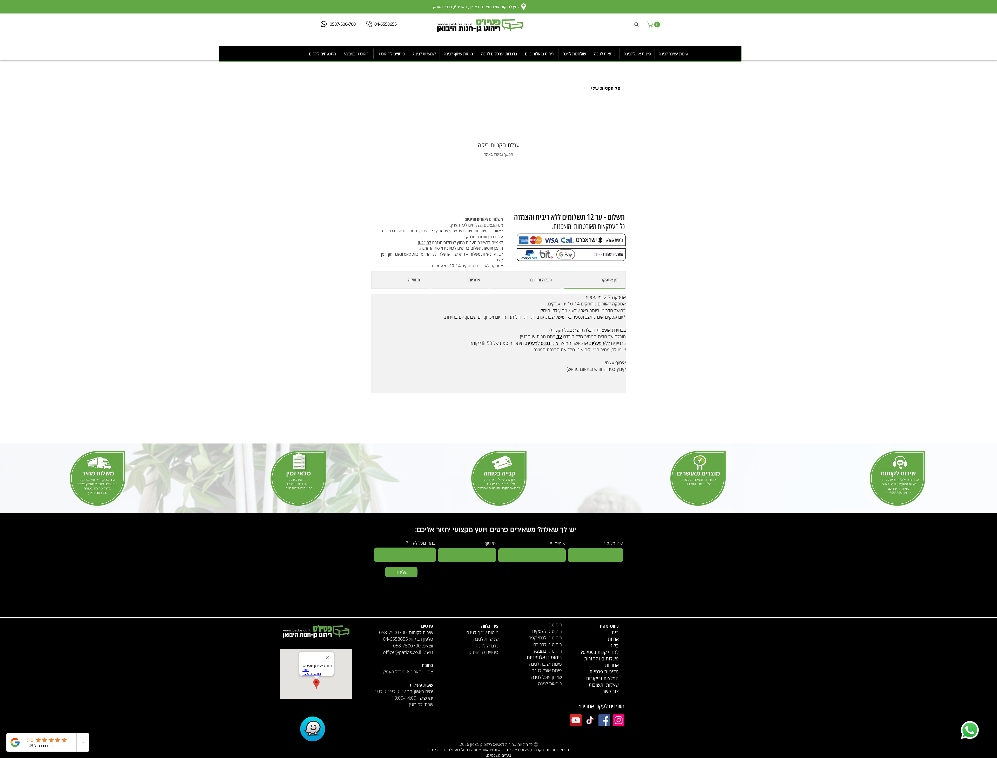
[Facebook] (604, 720)
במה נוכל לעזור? (420, 543)
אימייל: (559, 543)
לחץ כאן (424, 242)
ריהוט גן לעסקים (547, 631)
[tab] (595, 280)
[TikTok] (590, 720)
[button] (654, 25)
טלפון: (490, 543)
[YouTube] (576, 720)
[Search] (636, 24)
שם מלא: (615, 543)
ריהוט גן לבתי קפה (545, 637)
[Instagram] (618, 720)
